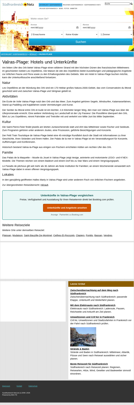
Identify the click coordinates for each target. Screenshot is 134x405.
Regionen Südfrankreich (73, 5)
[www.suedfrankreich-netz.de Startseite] (18, 5)
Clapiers (80, 235)
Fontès (89, 235)
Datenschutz (33, 386)
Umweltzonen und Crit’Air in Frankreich (92, 317)
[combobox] (80, 18)
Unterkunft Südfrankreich (50, 5)
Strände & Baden (79, 349)
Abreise (86, 25)
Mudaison (17, 235)
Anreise (34, 25)
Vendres (108, 235)
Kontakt (19, 386)
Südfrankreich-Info (92, 5)
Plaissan (6, 235)
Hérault (33, 54)
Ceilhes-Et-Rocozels (64, 235)
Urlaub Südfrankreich (48, 8)
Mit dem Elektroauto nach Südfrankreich (92, 305)
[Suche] (131, 4)
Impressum (6, 386)
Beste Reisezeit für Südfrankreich (89, 364)
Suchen (81, 42)
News (61, 8)
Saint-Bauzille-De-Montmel (38, 235)
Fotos (66, 8)
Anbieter (73, 8)
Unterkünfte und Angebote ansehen (67, 207)
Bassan (98, 235)
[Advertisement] (67, 260)
